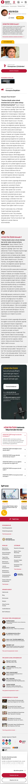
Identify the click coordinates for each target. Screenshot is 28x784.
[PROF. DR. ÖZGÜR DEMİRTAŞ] (4, 641)
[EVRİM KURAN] (4, 623)
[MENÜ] (25, 2)
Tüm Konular (5, 584)
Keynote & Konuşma (19, 548)
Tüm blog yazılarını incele (8, 730)
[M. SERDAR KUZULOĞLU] (4, 635)
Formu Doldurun (11, 386)
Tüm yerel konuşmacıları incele (10, 651)
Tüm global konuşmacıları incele (10, 690)
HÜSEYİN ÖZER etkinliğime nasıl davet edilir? (12, 449)
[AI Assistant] (14, 2)
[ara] (18, 2)
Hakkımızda (5, 592)
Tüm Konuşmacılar (6, 534)
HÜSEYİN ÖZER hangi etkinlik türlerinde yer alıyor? (11, 455)
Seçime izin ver (14, 780)
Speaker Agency (5, 6)
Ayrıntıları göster (18, 770)
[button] (25, 485)
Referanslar (5, 598)
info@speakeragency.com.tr (11, 397)
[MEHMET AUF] (4, 647)
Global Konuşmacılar (7, 531)
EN (22, 2)
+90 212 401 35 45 (11, 392)
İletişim (4, 601)
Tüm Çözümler (17, 569)
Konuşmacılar (13, 6)
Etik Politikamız (6, 611)
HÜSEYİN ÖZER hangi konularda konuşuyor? (12, 435)
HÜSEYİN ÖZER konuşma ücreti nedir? (12, 469)
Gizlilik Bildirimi (6, 608)
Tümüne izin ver (14, 775)
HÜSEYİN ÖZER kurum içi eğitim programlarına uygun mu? (12, 462)
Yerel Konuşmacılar (7, 528)
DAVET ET (20, 17)
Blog (3, 595)
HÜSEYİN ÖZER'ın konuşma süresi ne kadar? (13, 475)
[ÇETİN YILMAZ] (4, 629)
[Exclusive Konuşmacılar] (8, 540)
